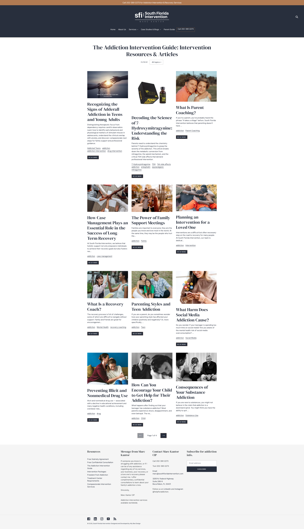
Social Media (190, 338)
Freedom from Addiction (97, 475)
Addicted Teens (94, 148)
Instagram (179, 489)
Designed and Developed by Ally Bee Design (125, 523)
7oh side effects (164, 164)
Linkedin (167, 489)
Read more (93, 157)
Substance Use (191, 415)
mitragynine (137, 170)
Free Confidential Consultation (100, 462)
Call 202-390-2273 (160, 461)
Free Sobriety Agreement (98, 459)
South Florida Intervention (101, 523)
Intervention (190, 245)
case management (104, 256)
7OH (154, 164)
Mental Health (103, 327)
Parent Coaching (192, 130)
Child (143, 418)
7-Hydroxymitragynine (141, 164)
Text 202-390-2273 (161, 466)
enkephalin (145, 167)
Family (144, 241)
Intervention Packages (96, 471)
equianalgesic (158, 167)
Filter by (144, 62)
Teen (143, 327)
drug (99, 413)
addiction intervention (96, 151)
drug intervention (114, 151)
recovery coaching (118, 327)
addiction (106, 148)
